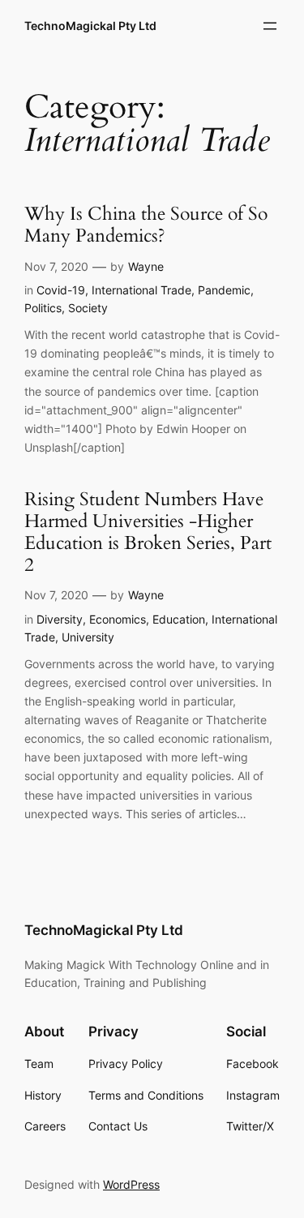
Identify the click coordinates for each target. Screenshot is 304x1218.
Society (88, 308)
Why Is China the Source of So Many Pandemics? (146, 225)
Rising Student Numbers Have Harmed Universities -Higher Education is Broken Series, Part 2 (148, 533)
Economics (117, 619)
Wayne (146, 266)
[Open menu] (270, 26)
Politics (43, 308)
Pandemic (224, 290)
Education (178, 619)
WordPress (131, 1184)
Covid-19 (60, 290)
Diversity (59, 619)
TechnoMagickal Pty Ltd (90, 25)
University (88, 637)
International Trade (141, 290)
